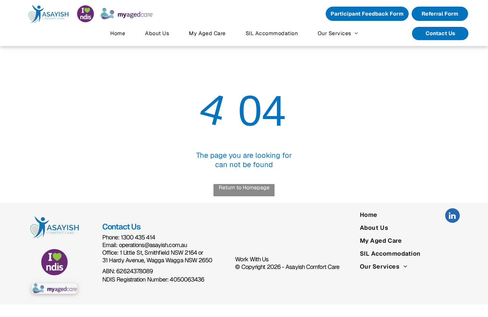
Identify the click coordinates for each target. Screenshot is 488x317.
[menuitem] (117, 33)
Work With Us (251, 259)
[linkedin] (452, 216)
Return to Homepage (244, 187)
